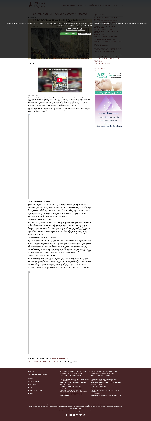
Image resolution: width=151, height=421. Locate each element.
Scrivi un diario (33, 381)
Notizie (30, 378)
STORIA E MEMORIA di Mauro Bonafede (47, 362)
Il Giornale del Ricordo (40, 405)
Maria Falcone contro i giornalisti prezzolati (106, 396)
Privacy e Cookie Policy (35, 390)
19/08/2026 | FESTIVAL (100, 70)
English (31, 394)
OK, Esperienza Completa (68, 33)
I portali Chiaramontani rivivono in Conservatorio (75, 395)
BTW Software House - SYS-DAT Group (70, 411)
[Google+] (74, 414)
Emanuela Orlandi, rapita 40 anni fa (71, 387)
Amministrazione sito (86, 411)
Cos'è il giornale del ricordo (37, 375)
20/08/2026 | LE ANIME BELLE (102, 65)
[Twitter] (71, 414)
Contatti (31, 372)
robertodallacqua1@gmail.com (86, 405)
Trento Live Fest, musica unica (101, 376)
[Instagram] (77, 414)
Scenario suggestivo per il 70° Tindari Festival (106, 383)
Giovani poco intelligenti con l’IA (71, 376)
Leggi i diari (32, 384)
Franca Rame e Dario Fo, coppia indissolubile (74, 379)
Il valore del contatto (102, 63)
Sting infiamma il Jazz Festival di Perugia (73, 383)
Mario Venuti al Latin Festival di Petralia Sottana (105, 67)
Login (30, 387)
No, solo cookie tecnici (84, 33)
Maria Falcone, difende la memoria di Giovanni (75, 372)
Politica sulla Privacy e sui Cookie (75, 30)
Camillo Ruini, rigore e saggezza (73, 391)
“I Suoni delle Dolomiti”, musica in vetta (104, 379)
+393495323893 (74, 405)
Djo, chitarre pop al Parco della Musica (104, 372)
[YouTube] (84, 414)
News (30, 362)
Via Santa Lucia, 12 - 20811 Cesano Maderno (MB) (58, 405)
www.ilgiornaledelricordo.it (60, 358)
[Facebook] (67, 414)
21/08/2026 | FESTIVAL (100, 61)
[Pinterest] (80, 414)
